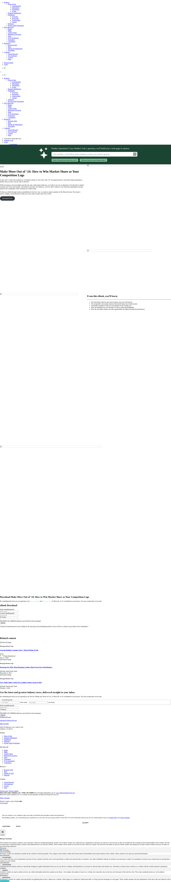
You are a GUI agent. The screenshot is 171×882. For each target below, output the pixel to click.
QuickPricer (15, 9)
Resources (7, 43)
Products (6, 2)
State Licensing (5, 798)
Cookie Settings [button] (6, 826)
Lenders (13, 144)
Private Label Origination (16, 25)
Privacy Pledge (34, 601)
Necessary (5, 850)
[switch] (1, 857)
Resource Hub (12, 45)
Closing (14, 22)
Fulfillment (11, 15)
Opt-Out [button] (18, 826)
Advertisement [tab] (4, 863)
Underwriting (16, 20)
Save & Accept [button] (4, 881)
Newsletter (11, 50)
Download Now (7, 198)
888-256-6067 (4, 724)
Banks (10, 29)
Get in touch (4, 803)
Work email (7, 609)
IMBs (9, 31)
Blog (9, 47)
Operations (11, 40)
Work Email (7, 705)
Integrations (15, 8)
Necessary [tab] (3, 848)
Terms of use (4, 791)
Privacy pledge (13, 791)
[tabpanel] (85, 854)
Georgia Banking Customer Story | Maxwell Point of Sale (19, 650)
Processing (15, 18)
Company (7, 52)
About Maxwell (13, 54)
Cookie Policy (113, 817)
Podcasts (6, 775)
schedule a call (8, 140)
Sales (9, 36)
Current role (7, 613)
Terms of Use (46, 601)
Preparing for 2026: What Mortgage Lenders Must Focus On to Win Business (26, 667)
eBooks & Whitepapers (15, 49)
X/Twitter (3, 617)
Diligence (11, 24)
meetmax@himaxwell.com (8, 720)
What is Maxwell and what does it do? (65, 160)
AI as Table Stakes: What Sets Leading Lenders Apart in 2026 (21, 682)
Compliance (11, 41)
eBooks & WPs (9, 773)
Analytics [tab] (3, 868)
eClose (14, 11)
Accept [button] (85, 823)
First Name (23, 702)
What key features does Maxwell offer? (93, 160)
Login (6, 64)
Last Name (51, 702)
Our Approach (12, 56)
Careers (10, 57)
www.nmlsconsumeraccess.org (65, 793)
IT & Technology (13, 38)
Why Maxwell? (9, 27)
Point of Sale (12, 4)
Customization (16, 6)
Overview (15, 16)
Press (9, 59)
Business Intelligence (14, 13)
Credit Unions (12, 33)
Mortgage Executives (14, 34)
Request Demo (8, 63)
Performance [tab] (4, 875)
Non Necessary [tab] (5, 855)
